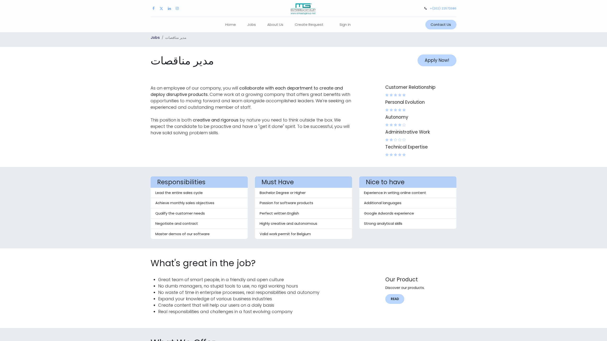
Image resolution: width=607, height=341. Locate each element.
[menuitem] (231, 24)
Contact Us (441, 24)
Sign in (345, 24)
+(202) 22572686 (443, 8)
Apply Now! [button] (437, 60)
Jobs (155, 37)
